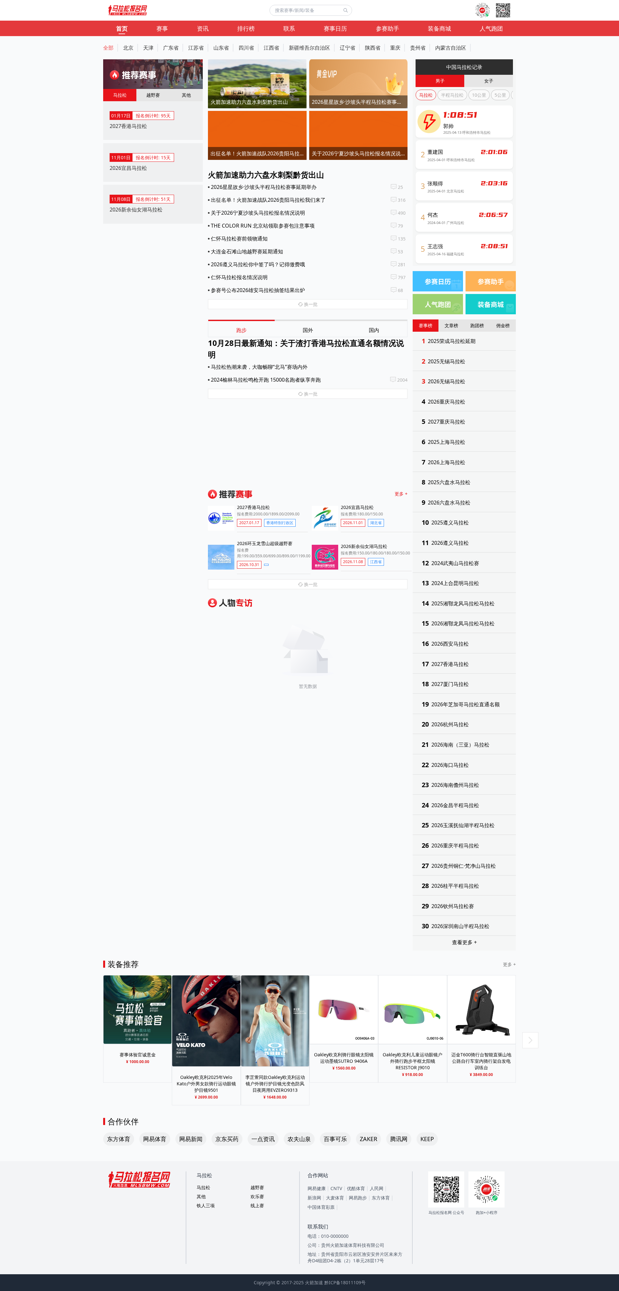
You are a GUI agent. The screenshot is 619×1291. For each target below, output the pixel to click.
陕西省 (372, 47)
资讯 (203, 28)
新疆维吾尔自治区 (309, 47)
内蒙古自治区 (450, 47)
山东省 (221, 47)
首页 (122, 28)
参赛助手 (387, 28)
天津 (148, 47)
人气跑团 (491, 28)
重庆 (395, 47)
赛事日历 (335, 28)
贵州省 (418, 47)
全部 (108, 47)
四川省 (246, 47)
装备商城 (439, 28)
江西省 (271, 47)
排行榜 (246, 28)
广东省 (171, 47)
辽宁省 (347, 47)
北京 (128, 47)
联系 (289, 28)
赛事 (162, 28)
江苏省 (196, 47)
